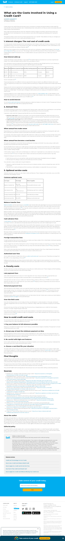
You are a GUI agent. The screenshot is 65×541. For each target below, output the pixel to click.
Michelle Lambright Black (11, 18)
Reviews (4, 516)
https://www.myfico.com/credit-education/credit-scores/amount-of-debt (43, 383)
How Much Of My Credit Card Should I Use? (16, 468)
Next (32, 489)
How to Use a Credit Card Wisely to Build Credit (17, 463)
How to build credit (6, 518)
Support (26, 2)
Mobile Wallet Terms (49, 506)
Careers (15, 507)
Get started (58, 2)
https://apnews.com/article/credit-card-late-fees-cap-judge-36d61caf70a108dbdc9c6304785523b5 (30, 404)
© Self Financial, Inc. (49, 503)
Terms (54, 505)
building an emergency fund (32, 233)
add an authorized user (32, 256)
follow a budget (14, 296)
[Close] (38, 528)
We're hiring (16, 508)
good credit (11, 118)
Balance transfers (8, 204)
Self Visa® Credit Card (48, 124)
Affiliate (15, 519)
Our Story (5, 507)
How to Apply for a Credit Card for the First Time (18, 466)
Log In (52, 2)
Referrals (15, 516)
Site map (15, 517)
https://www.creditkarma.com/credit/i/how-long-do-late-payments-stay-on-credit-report (27, 407)
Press (14, 512)
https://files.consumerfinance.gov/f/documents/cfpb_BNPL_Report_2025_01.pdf (25, 386)
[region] (20, 533)
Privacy (45, 505)
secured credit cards (33, 124)
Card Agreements (48, 507)
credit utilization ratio (43, 93)
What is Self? (5, 505)
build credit (48, 350)
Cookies (50, 505)
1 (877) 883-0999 (33, 2)
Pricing (4, 509)
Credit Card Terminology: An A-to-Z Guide (16, 460)
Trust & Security (6, 510)
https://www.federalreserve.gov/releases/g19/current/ (38, 376)
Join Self (24, 503)
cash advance (8, 221)
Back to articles (9, 6)
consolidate (26, 204)
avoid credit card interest (14, 102)
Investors (15, 510)
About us (15, 505)
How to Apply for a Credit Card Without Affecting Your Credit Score (22, 471)
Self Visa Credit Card (7, 513)
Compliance (58, 506)
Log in (24, 505)
